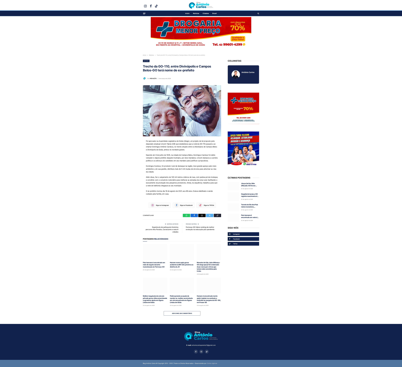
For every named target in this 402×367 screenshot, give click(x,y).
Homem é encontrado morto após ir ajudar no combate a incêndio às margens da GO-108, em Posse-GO (209, 299)
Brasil (214, 13)
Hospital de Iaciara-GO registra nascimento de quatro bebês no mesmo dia (250, 195)
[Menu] (144, 13)
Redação (153, 78)
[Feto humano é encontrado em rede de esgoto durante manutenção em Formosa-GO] (155, 252)
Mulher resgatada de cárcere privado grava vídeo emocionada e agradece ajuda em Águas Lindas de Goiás (155, 299)
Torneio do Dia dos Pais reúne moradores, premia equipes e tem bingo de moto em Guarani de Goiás (249, 206)
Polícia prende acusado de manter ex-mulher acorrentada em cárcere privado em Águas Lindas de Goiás (181, 299)
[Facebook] (135, 151)
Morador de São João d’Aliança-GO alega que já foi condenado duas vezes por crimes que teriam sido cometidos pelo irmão (208, 267)
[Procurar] (258, 13)
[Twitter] (135, 161)
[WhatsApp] (135, 147)
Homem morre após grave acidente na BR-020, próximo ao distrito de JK (181, 265)
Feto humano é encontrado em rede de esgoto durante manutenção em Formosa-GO (154, 265)
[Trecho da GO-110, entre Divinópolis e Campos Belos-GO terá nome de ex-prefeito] (182, 110)
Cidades (206, 13)
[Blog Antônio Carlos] (201, 5)
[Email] (135, 156)
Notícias (196, 13)
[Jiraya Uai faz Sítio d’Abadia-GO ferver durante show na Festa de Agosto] (233, 186)
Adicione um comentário (182, 313)
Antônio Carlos (248, 72)
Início (187, 13)
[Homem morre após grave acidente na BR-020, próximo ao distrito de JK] (182, 252)
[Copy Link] (135, 166)
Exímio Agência (212, 363)
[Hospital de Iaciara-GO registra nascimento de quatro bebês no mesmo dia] (233, 197)
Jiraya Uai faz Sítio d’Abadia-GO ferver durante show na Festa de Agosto (249, 184)
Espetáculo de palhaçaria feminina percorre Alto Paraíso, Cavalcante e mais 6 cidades (162, 229)
